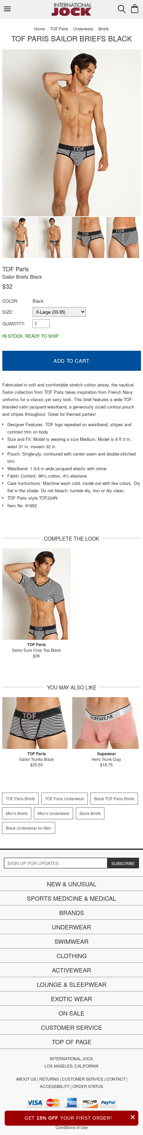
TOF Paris (15, 268)
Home (39, 28)
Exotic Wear (71, 998)
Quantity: (13, 323)
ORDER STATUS (87, 1086)
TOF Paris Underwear (64, 798)
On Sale (71, 1013)
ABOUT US (26, 1079)
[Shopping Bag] (134, 8)
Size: (8, 312)
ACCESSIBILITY (55, 1086)
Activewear (71, 969)
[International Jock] (71, 5)
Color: (10, 301)
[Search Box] (122, 9)
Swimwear (71, 941)
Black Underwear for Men (29, 828)
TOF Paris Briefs (20, 798)
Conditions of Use (72, 1127)
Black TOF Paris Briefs (114, 798)
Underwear (71, 926)
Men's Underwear (54, 813)
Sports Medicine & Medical (71, 898)
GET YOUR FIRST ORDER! (80, 1117)
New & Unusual (71, 883)
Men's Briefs (17, 813)
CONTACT (115, 1079)
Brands (71, 912)
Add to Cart (71, 360)
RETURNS (49, 1079)
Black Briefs (90, 813)
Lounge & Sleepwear (71, 984)
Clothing (72, 955)
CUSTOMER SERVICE (82, 1079)
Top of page (71, 1041)
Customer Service (71, 1027)
